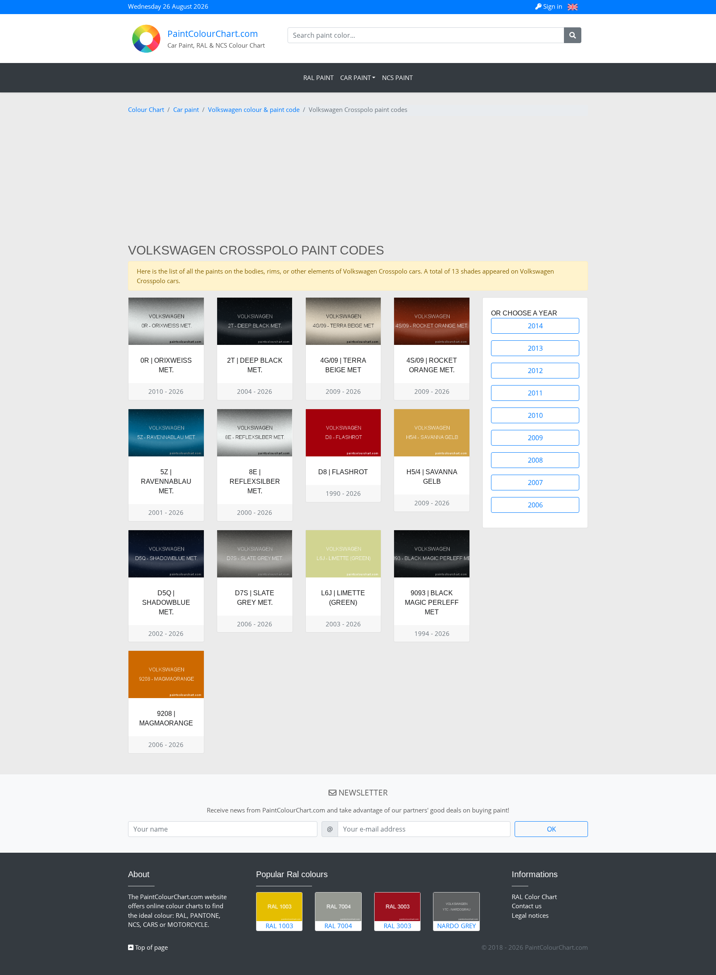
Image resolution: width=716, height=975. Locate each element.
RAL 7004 (338, 926)
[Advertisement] (358, 181)
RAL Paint (318, 77)
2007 (535, 482)
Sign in (553, 6)
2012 (535, 370)
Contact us (527, 906)
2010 (535, 415)
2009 (535, 437)
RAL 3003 (397, 926)
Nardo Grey (456, 926)
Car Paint (355, 77)
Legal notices (530, 915)
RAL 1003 (279, 926)
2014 (535, 325)
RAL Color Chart (534, 897)
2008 (535, 460)
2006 (535, 504)
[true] (572, 35)
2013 (535, 348)
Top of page (150, 947)
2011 (535, 393)
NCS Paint (397, 77)
